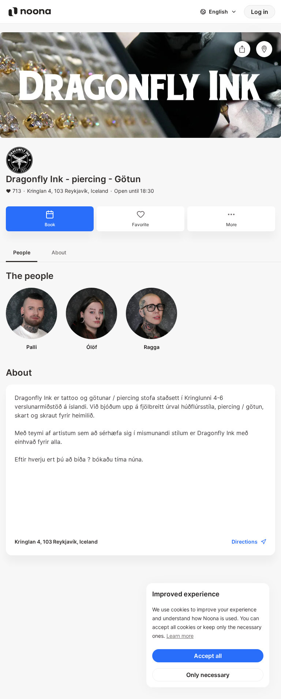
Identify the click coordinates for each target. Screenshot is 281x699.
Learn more (180, 636)
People (21, 252)
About (59, 252)
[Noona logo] (29, 11)
